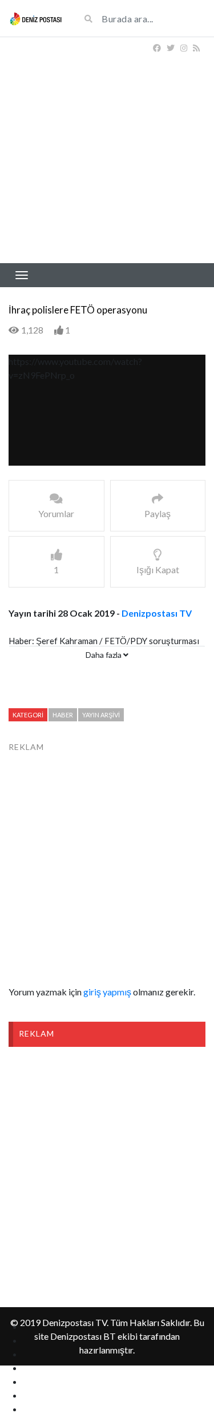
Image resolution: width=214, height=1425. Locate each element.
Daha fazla (104, 655)
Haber (63, 715)
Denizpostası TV (157, 613)
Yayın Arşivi (101, 715)
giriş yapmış (107, 991)
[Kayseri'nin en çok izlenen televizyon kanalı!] (36, 18)
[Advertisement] (107, 150)
